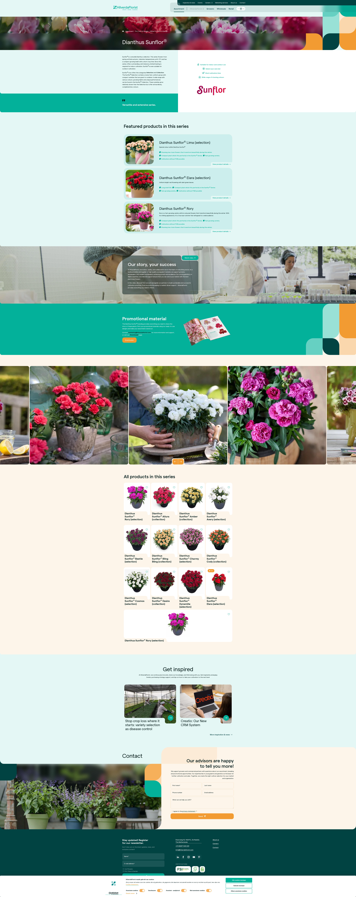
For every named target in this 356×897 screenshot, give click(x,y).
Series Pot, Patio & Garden (159, 31)
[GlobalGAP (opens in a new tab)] (195, 869)
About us (234, 3)
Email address (208, 792)
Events (200, 3)
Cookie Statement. (132, 884)
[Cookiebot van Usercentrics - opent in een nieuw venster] (114, 893)
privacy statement (188, 811)
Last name (207, 785)
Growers (210, 9)
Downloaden (129, 340)
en (241, 8)
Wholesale (221, 9)
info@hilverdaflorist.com (184, 850)
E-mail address (129, 863)
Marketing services (221, 3)
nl (238, 8)
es (243, 8)
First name (176, 785)
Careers (208, 3)
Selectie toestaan (238, 885)
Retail (231, 9)
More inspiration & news (220, 735)
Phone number (177, 792)
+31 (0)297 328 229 (182, 846)
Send (200, 816)
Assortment (179, 9)
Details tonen (130, 893)
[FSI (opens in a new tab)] (183, 869)
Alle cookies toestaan (239, 880)
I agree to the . (185, 811)
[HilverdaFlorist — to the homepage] (125, 6)
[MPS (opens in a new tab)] (202, 869)
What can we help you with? (181, 800)
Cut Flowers (129, 869)
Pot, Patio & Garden (141, 31)
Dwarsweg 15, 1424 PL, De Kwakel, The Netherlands (188, 841)
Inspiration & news (189, 3)
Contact (242, 3)
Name (126, 856)
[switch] (159, 890)
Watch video (189, 258)
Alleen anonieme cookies (239, 891)
